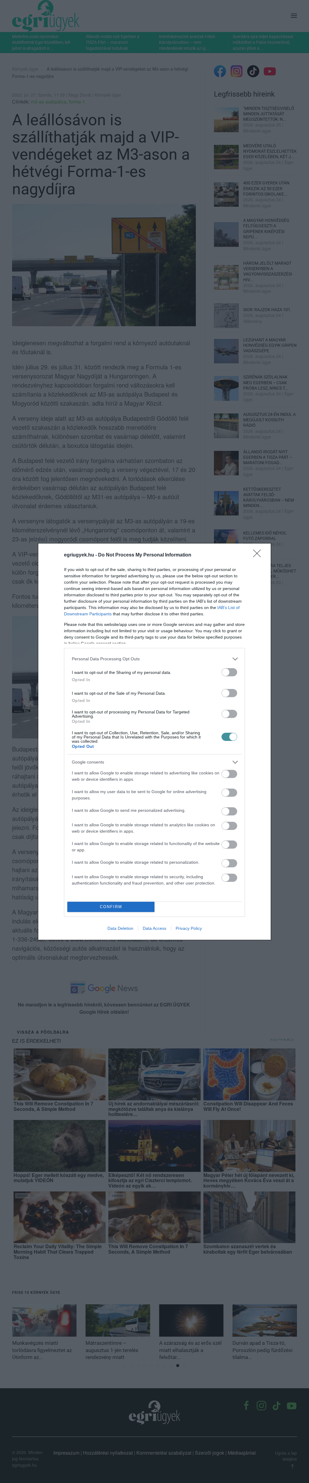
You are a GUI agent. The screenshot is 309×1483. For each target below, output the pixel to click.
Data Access (154, 928)
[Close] (259, 555)
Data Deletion (120, 928)
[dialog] (154, 742)
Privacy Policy (189, 928)
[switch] (229, 672)
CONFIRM (111, 906)
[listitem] (154, 659)
